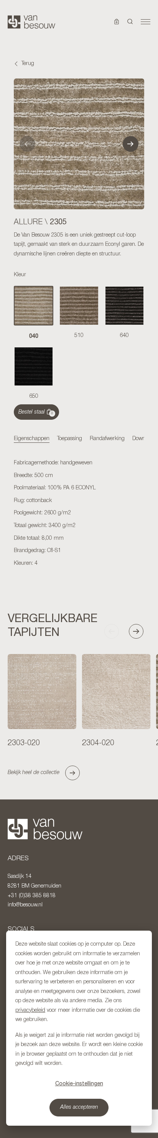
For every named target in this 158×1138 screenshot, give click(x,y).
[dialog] (79, 1028)
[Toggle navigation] (145, 22)
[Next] (130, 144)
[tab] (31, 439)
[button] (130, 22)
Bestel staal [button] (35, 412)
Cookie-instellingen (79, 1083)
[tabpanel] (79, 514)
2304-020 (98, 743)
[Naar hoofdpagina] (31, 22)
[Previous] (27, 144)
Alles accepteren (79, 1107)
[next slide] (139, 631)
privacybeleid (30, 1010)
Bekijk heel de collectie (33, 772)
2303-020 (24, 743)
